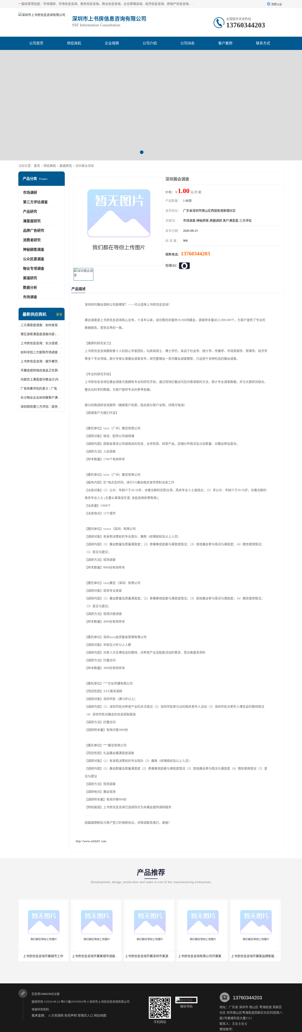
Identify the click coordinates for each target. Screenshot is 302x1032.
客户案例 (225, 43)
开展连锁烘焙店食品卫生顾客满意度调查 (42, 370)
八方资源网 (55, 1015)
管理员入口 (85, 1015)
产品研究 (30, 211)
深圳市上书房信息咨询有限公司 (109, 1001)
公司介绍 (150, 43)
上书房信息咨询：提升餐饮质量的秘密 (42, 361)
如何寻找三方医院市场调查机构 (42, 352)
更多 (59, 314)
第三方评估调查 (35, 202)
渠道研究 (65, 165)
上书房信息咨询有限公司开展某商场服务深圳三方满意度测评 (167, 956)
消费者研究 (32, 240)
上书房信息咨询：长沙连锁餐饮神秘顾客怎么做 (42, 343)
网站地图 (100, 1015)
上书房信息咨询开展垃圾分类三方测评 (258, 956)
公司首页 (36, 43)
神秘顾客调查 (33, 249)
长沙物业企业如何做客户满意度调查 (42, 397)
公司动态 (187, 43)
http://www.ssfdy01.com (91, 841)
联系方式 (263, 43)
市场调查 (30, 297)
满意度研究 (32, 221)
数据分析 (30, 287)
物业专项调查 (33, 268)
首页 (37, 165)
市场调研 (30, 192)
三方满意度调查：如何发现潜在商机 (42, 325)
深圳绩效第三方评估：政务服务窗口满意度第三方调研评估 (42, 406)
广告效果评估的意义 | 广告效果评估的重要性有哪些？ (42, 388)
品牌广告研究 (33, 230)
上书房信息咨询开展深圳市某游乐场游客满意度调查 (108, 956)
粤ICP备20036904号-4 (75, 1001)
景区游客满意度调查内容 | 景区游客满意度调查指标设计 (42, 334)
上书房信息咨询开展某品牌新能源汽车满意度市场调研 (216, 956)
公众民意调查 (33, 259)
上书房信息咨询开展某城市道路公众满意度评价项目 (55, 956)
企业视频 (112, 43)
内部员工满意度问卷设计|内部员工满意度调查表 (42, 379)
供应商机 (74, 43)
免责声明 (70, 1015)
